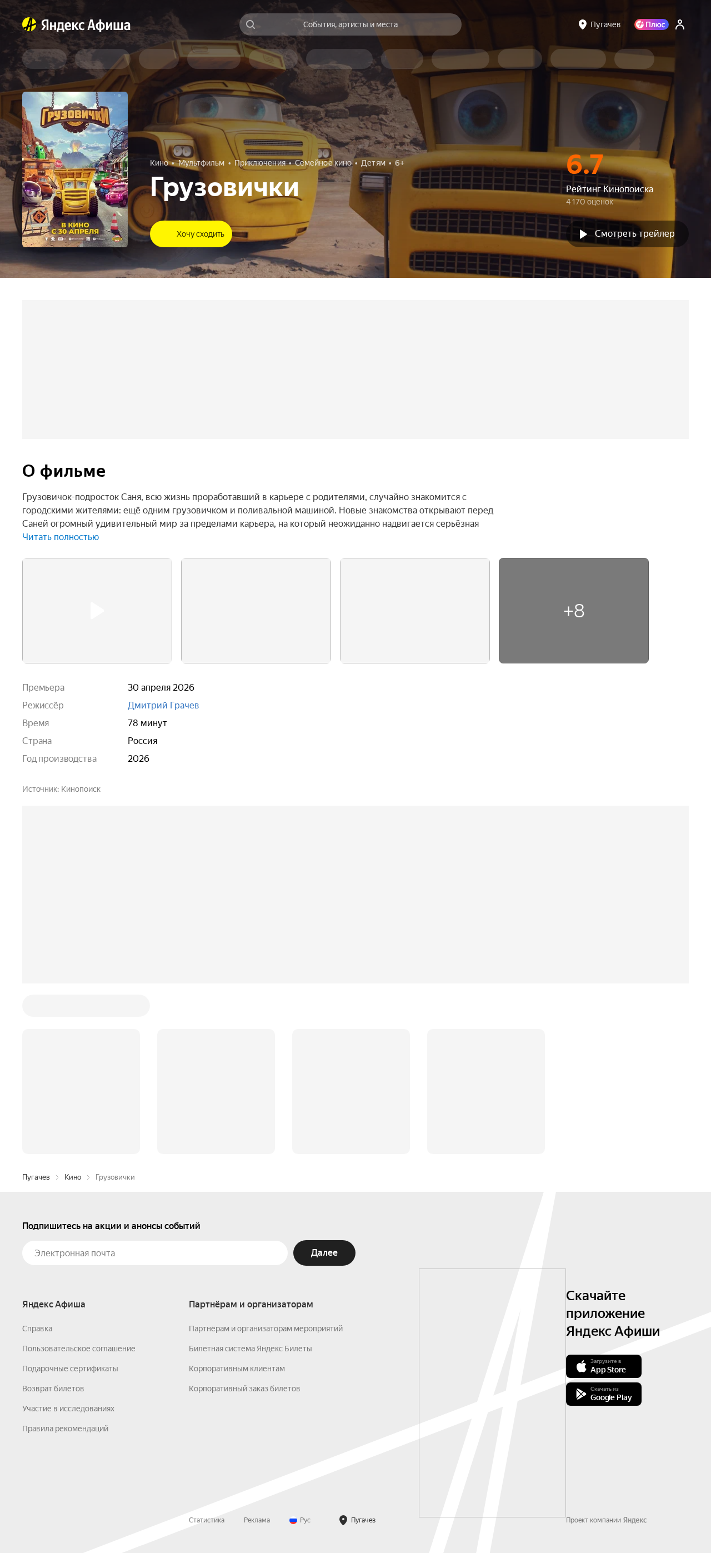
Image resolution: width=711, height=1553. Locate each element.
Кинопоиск (81, 789)
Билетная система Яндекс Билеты (250, 1180)
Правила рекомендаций (65, 1260)
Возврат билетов (53, 1220)
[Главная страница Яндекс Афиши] (29, 24)
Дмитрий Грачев (163, 705)
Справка (37, 1160)
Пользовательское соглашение (79, 1180)
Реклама (257, 1352)
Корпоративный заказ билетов (245, 1220)
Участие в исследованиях (68, 1240)
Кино (72, 1009)
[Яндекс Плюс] (651, 24)
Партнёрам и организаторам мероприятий (266, 1160)
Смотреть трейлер (635, 233)
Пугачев (36, 1009)
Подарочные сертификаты (70, 1200)
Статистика (206, 1352)
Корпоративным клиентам (237, 1200)
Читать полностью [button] (60, 537)
